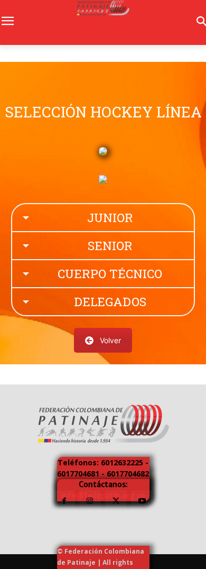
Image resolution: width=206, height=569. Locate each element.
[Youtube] (142, 501)
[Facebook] (64, 501)
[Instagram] (90, 501)
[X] (116, 501)
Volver (110, 340)
